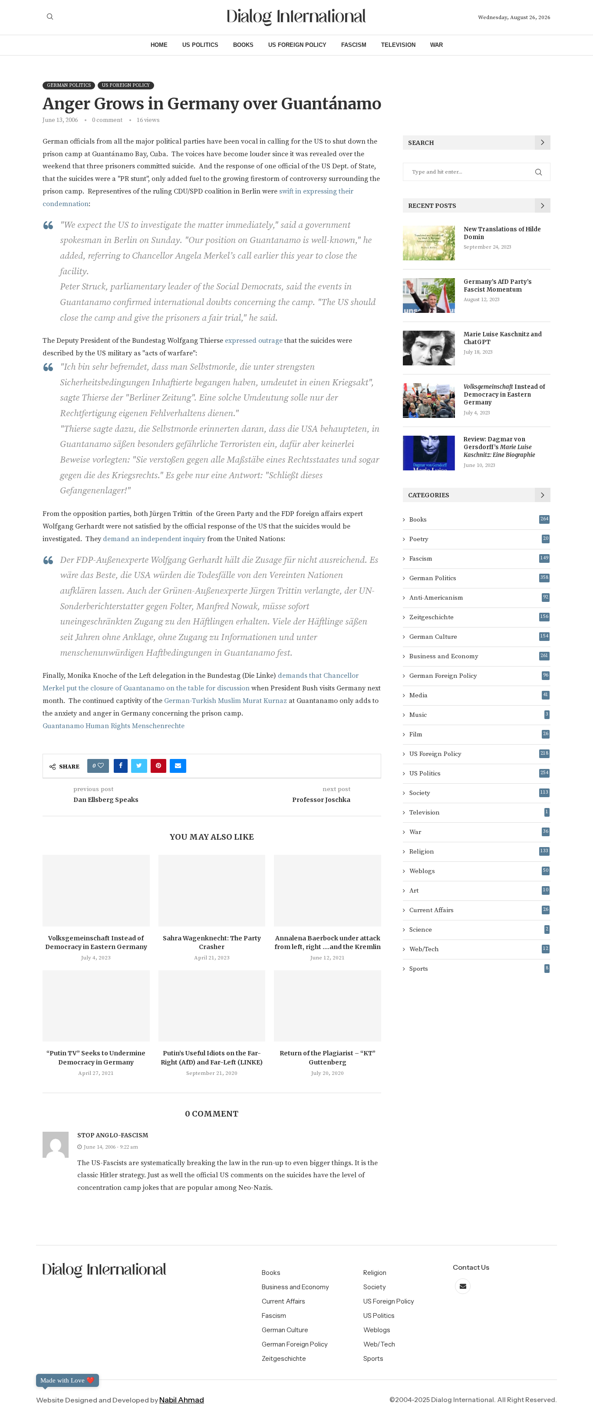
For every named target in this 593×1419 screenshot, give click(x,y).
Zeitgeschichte (478, 617)
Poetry (478, 539)
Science (478, 930)
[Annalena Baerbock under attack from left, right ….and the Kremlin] (327, 890)
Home (159, 45)
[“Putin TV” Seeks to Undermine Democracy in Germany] (96, 1005)
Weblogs (478, 871)
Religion (478, 851)
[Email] (463, 1286)
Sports (478, 969)
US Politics (200, 45)
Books (243, 45)
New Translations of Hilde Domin (502, 233)
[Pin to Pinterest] (158, 766)
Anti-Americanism (478, 598)
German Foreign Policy (478, 676)
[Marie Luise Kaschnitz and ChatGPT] (429, 348)
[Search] (50, 17)
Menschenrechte (158, 726)
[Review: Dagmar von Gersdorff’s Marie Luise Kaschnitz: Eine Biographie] (429, 453)
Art (478, 891)
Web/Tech (478, 949)
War (436, 45)
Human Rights (108, 726)
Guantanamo (63, 726)
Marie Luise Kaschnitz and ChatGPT (503, 338)
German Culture (478, 637)
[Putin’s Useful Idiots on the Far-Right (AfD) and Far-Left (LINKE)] (212, 1005)
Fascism (353, 45)
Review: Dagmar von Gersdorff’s (499, 447)
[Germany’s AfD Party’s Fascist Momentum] (429, 295)
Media (478, 695)
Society (478, 793)
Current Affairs (478, 910)
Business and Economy (478, 656)
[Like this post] (101, 766)
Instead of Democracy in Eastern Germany (504, 394)
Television (398, 45)
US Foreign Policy (297, 45)
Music (478, 715)
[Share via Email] (178, 766)
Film (478, 734)
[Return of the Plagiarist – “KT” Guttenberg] (327, 1005)
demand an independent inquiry (153, 539)
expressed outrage (254, 340)
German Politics (478, 578)
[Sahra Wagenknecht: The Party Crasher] (212, 890)
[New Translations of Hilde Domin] (429, 243)
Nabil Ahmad (181, 1400)
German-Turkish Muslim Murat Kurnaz (225, 700)
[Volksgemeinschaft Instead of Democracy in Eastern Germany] (96, 890)
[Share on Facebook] (121, 766)
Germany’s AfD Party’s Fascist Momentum (498, 285)
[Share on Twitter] (139, 766)
